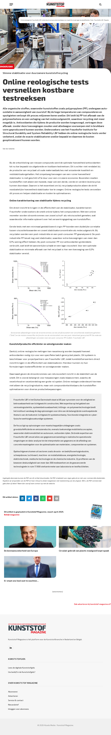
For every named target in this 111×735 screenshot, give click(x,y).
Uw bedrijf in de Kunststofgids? (21, 672)
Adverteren (13, 696)
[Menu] (11, 4)
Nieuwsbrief (13, 704)
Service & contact (15, 700)
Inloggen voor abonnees (18, 709)
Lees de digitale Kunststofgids (21, 668)
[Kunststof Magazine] (55, 4)
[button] (22, 498)
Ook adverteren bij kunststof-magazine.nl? (92, 604)
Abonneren (13, 691)
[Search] (100, 4)
